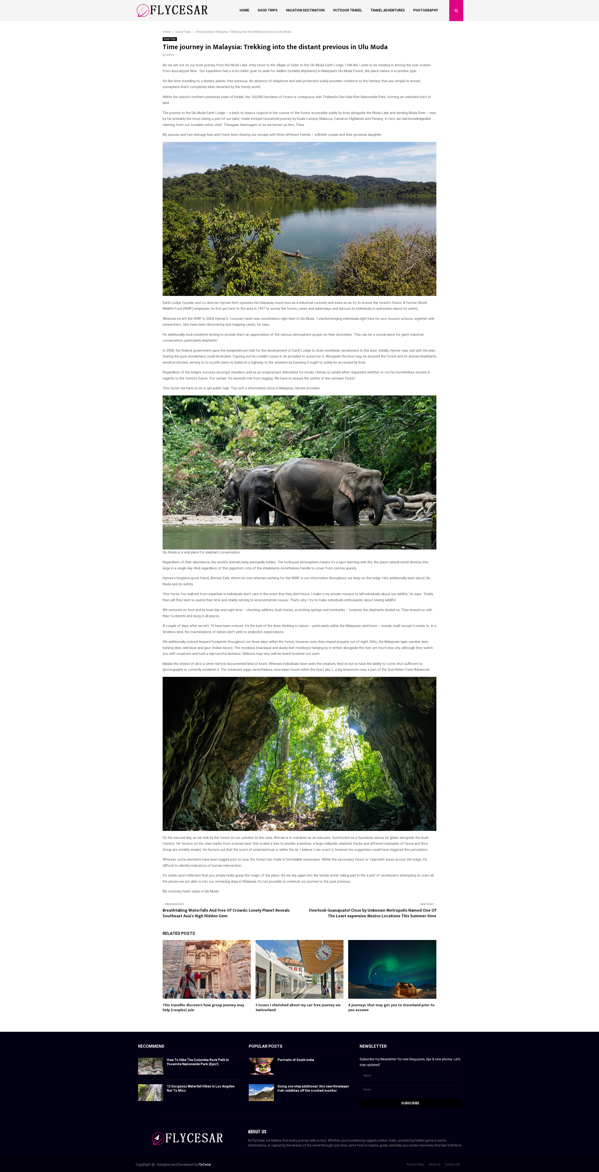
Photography (425, 10)
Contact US (452, 1164)
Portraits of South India (296, 1060)
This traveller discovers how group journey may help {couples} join (203, 1007)
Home (244, 10)
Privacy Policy (415, 1164)
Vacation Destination (305, 10)
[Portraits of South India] (261, 1066)
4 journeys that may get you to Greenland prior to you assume (391, 1007)
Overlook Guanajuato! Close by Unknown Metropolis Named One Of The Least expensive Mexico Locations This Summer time (372, 913)
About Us (435, 1164)
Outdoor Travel (347, 10)
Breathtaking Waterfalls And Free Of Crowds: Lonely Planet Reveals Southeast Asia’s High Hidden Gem (226, 913)
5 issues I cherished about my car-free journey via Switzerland (298, 1007)
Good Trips (268, 10)
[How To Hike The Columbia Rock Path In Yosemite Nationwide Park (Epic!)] (150, 1066)
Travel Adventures (387, 10)
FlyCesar (205, 1164)
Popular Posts (265, 1046)
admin (170, 54)
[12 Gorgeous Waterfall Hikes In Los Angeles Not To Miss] (150, 1092)
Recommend (151, 1046)
